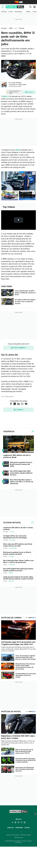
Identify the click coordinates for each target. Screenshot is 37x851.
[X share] (15, 404)
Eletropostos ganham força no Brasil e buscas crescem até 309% (17, 553)
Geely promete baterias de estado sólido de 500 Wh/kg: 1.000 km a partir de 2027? (18, 578)
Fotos (35, 11)
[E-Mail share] (26, 404)
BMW (11, 28)
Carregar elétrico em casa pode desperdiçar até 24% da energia (15, 537)
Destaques (18, 11)
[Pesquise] (30, 7)
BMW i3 (6, 96)
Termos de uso (18, 837)
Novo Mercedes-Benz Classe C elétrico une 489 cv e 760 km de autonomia (18, 561)
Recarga (12, 540)
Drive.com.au (9, 396)
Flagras (11, 573)
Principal (3, 28)
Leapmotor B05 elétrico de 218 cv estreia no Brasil (18, 528)
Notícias (4, 11)
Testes (10, 11)
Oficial (12, 531)
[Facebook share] (11, 404)
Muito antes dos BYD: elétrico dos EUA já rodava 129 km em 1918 (17, 545)
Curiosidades (13, 548)
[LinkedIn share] (18, 404)
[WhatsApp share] (22, 404)
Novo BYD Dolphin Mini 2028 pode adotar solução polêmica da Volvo (18, 570)
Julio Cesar (22, 84)
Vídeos (28, 11)
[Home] (15, 7)
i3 (15, 28)
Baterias (11, 581)
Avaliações (12, 564)
